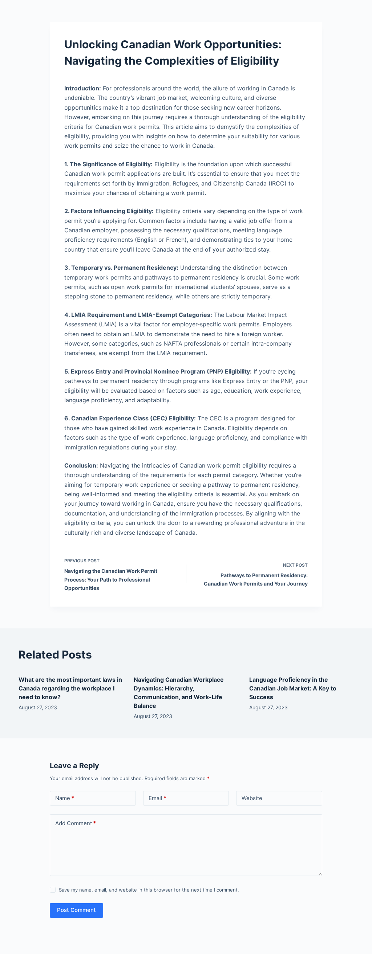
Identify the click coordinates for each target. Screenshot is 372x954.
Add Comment (75, 823)
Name (64, 798)
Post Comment (76, 909)
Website (252, 798)
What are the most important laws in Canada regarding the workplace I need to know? (70, 688)
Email (157, 798)
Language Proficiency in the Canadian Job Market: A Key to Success (292, 688)
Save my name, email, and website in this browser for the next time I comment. (149, 890)
